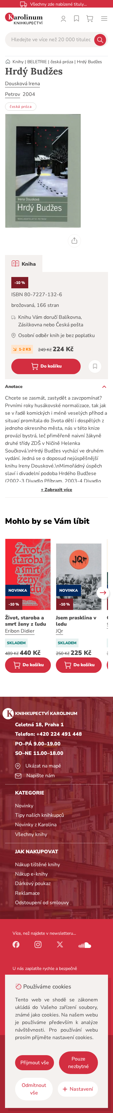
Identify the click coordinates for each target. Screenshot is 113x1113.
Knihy (18, 62)
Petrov (12, 94)
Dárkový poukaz (33, 883)
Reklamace (27, 893)
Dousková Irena (22, 83)
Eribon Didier (20, 631)
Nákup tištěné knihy (37, 864)
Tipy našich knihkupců (39, 815)
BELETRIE (37, 62)
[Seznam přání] (76, 18)
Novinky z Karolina (35, 824)
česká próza (62, 62)
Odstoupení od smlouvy (42, 902)
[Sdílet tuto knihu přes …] (74, 240)
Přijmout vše (34, 1062)
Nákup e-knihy (31, 874)
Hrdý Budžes (89, 62)
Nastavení (81, 1089)
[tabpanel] (56, 325)
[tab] (23, 263)
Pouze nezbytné (78, 1062)
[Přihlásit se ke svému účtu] (63, 18)
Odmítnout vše (34, 1089)
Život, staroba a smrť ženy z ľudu (25, 621)
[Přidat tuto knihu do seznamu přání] (95, 366)
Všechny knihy (31, 834)
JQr (59, 631)
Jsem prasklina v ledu (76, 621)
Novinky (24, 805)
